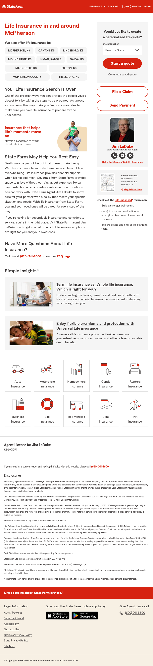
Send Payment (122, 105)
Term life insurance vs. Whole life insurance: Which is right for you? (94, 287)
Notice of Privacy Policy (18, 635)
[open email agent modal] (122, 156)
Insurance (95, 6)
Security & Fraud (14, 618)
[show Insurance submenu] (104, 6)
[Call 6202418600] (114, 155)
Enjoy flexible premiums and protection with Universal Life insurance (95, 326)
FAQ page (63, 256)
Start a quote (122, 63)
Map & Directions (133, 189)
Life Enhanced (123, 200)
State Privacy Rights (16, 640)
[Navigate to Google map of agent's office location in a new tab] (130, 155)
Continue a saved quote (122, 74)
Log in (147, 6)
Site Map (9, 646)
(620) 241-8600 (133, 6)
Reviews (113, 6)
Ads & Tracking (13, 612)
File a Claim (122, 92)
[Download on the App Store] (58, 616)
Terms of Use (11, 629)
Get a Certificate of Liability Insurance (122, 162)
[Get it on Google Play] (85, 616)
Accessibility (11, 624)
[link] (13, 6)
